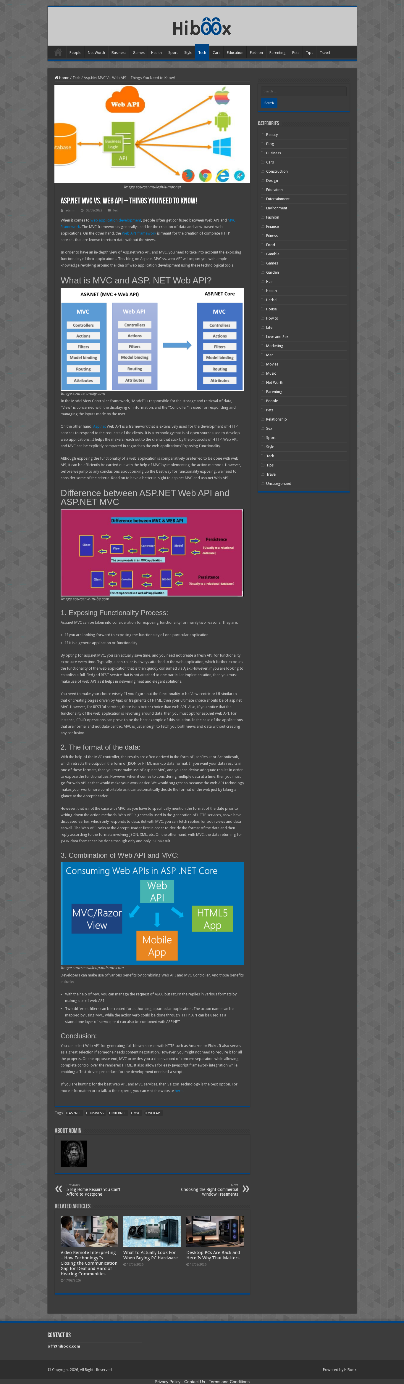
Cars (216, 52)
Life (269, 327)
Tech (202, 52)
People (75, 52)
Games (139, 52)
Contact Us (194, 1381)
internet (118, 1113)
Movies (272, 364)
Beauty (272, 134)
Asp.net (99, 426)
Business (118, 52)
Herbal (271, 300)
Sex (269, 428)
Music (271, 373)
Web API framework (139, 233)
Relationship (276, 419)
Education (235, 52)
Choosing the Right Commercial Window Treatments (209, 1190)
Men (270, 355)
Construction (277, 171)
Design (272, 180)
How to (272, 318)
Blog (270, 144)
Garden (272, 272)
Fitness (272, 235)
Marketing (274, 346)
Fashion (256, 52)
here (178, 1090)
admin (70, 210)
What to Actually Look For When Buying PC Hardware (150, 1255)
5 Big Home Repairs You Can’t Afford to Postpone (93, 1190)
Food (270, 245)
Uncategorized (278, 483)
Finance (272, 226)
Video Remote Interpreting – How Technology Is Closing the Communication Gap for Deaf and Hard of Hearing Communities (89, 1263)
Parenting (277, 52)
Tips (309, 52)
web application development (116, 220)
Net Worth (96, 52)
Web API (154, 1113)
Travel (325, 52)
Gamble (272, 254)
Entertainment (278, 199)
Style (188, 52)
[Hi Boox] (202, 25)
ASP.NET (75, 1113)
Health (156, 52)
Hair (269, 281)
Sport (173, 52)
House (271, 309)
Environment (276, 208)
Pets (295, 52)
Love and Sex (277, 336)
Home (58, 52)
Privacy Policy (167, 1381)
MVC (137, 1113)
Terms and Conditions (229, 1381)
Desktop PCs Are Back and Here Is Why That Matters (213, 1255)
